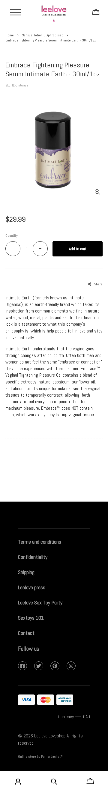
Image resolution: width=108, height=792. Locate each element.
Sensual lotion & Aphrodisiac (42, 35)
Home (9, 35)
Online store (27, 756)
